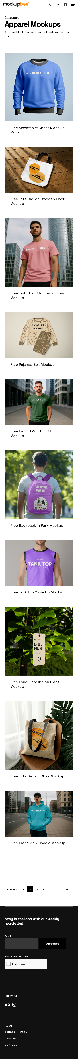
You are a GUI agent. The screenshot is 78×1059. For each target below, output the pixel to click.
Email (9, 936)
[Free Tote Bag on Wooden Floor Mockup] (39, 180)
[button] (73, 4)
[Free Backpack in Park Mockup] (39, 493)
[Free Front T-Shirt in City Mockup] (39, 412)
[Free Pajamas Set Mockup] (39, 343)
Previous (12, 889)
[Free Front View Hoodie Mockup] (39, 822)
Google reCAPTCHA (16, 956)
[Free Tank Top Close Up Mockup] (39, 571)
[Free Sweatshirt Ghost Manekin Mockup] (39, 97)
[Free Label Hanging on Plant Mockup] (39, 652)
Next (68, 889)
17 (58, 889)
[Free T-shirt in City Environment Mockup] (39, 263)
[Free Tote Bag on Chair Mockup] (39, 743)
